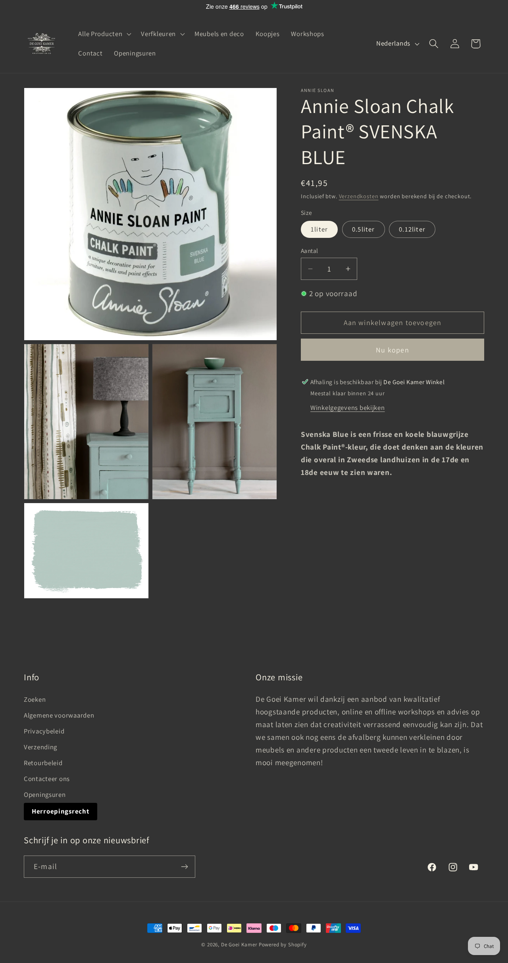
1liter (319, 229)
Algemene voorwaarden (59, 715)
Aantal (309, 251)
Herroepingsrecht (60, 811)
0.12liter (412, 229)
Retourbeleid (43, 762)
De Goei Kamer (239, 944)
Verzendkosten (359, 196)
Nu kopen (392, 349)
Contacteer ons (47, 778)
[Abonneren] (184, 867)
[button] (104, 34)
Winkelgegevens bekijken (347, 407)
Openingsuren (45, 794)
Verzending (40, 747)
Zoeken (35, 699)
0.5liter (363, 229)
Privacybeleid (44, 731)
